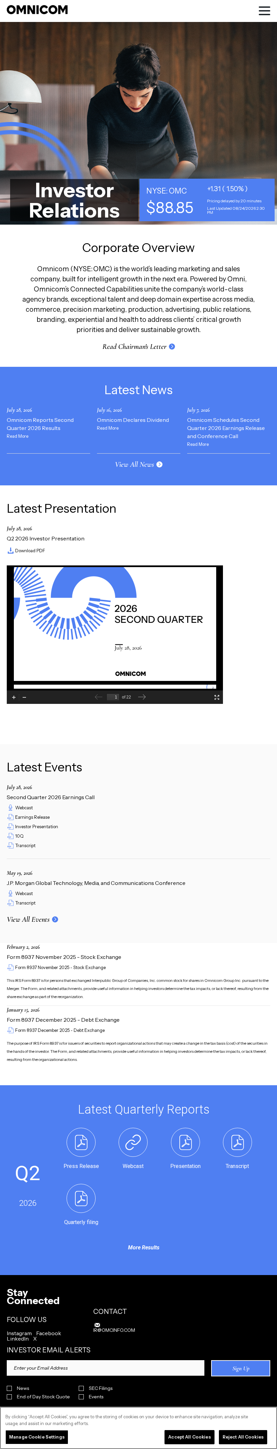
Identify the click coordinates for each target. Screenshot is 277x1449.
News (23, 1388)
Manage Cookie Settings (37, 1437)
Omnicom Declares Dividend (133, 419)
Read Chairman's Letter (134, 346)
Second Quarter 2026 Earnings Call (51, 797)
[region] (138, 1428)
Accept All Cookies (189, 1437)
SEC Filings (100, 1388)
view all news (134, 464)
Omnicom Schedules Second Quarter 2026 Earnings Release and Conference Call (226, 427)
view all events (28, 919)
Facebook (48, 1333)
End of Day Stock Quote (43, 1396)
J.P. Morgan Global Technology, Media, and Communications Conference (96, 883)
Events (96, 1396)
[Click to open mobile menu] (264, 12)
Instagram (19, 1333)
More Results (143, 1247)
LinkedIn (18, 1338)
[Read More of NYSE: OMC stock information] (207, 200)
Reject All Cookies (243, 1437)
